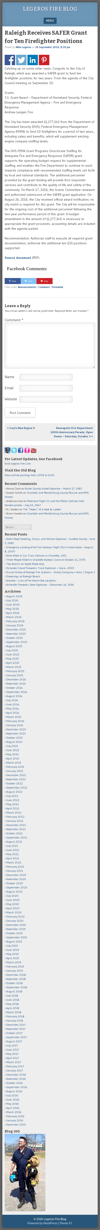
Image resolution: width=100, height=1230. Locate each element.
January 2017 (14, 1070)
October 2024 (14, 687)
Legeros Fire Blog (50, 9)
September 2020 (16, 887)
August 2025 (14, 646)
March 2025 (13, 667)
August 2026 (14, 596)
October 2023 (14, 737)
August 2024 (14, 696)
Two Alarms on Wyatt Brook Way (25, 564)
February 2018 (15, 1016)
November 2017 (15, 1029)
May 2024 (12, 708)
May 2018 (12, 1004)
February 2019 (15, 966)
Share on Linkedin (32, 60)
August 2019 (14, 941)
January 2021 (14, 870)
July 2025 (12, 650)
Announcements (27, 287)
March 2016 (13, 1112)
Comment (44, 287)
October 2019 (14, 933)
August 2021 (14, 841)
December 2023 (16, 729)
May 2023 (12, 754)
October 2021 (14, 833)
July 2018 (12, 995)
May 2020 (12, 904)
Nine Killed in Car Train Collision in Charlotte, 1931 (36, 555)
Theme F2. (66, 1223)
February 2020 (15, 916)
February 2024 (15, 721)
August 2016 (14, 1091)
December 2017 (16, 1024)
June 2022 (12, 800)
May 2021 (12, 854)
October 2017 (14, 1033)
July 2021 (12, 846)
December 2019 (16, 925)
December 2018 (16, 974)
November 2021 (16, 829)
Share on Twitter (21, 60)
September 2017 (16, 1037)
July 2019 (12, 945)
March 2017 (13, 1062)
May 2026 (12, 608)
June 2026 (13, 604)
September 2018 (16, 987)
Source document (18, 258)
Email (9, 388)
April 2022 (12, 808)
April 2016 (12, 1108)
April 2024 (12, 712)
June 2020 (13, 900)
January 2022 (14, 821)
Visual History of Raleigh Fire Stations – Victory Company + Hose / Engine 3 (50, 572)
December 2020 (16, 875)
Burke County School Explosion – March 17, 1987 (53, 488)
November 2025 (16, 633)
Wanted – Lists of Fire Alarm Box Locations (31, 580)
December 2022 (16, 775)
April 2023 (12, 758)
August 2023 (14, 742)
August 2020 (14, 891)
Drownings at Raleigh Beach (23, 576)
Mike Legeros (23, 47)
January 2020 (14, 920)
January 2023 (14, 771)
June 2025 (12, 654)
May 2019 (12, 954)
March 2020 (14, 912)
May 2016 (12, 1103)
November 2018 (16, 979)
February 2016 (15, 1116)
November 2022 (16, 779)
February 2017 (15, 1066)
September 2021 (16, 837)
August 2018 (14, 991)
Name (9, 376)
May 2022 (12, 804)
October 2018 (14, 983)
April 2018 (12, 1008)
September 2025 (16, 642)
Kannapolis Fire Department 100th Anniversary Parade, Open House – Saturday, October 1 (71, 432)
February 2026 (15, 621)
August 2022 (14, 791)
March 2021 (13, 862)
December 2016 (16, 1074)
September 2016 (16, 1087)
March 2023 (13, 762)
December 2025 (16, 629)
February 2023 (15, 766)
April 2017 (12, 1058)
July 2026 (12, 600)
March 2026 (14, 617)
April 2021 (12, 858)
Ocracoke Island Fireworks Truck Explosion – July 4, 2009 (40, 568)
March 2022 (13, 812)
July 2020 (12, 895)
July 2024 (12, 700)
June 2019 (12, 950)
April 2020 (13, 908)
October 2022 (14, 783)
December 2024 (16, 679)
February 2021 (15, 866)
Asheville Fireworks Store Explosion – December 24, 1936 (40, 584)
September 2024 (16, 692)
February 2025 (15, 671)
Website (11, 399)
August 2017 (14, 1041)
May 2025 (12, 658)
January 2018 (14, 1020)
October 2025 (14, 637)
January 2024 (14, 725)
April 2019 (12, 958)
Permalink (57, 287)
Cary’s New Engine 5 (21, 428)
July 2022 (12, 796)
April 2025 (12, 662)
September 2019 (16, 937)
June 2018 (12, 999)
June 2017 (12, 1049)
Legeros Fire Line (21, 463)
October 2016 (14, 1083)
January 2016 (14, 1120)
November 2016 (16, 1078)
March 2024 (13, 717)
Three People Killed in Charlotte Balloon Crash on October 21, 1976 (45, 559)
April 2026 (13, 613)
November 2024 (16, 683)
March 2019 (13, 962)
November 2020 (16, 879)
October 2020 (14, 883)
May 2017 (12, 1054)
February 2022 (15, 816)
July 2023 (12, 746)
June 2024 (12, 704)
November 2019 (16, 929)
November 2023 (16, 733)
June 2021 (12, 850)
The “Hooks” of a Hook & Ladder (42, 509)
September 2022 (16, 787)
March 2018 (13, 1012)
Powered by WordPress (42, 1223)
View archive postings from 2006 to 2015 (29, 475)
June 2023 (12, 750)
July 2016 (12, 1095)
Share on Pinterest (44, 60)
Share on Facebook (10, 60)
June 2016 (12, 1099)
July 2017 (12, 1045)
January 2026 (14, 625)
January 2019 (14, 970)
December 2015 (16, 1124)
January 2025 (14, 675)
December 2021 (16, 825)
